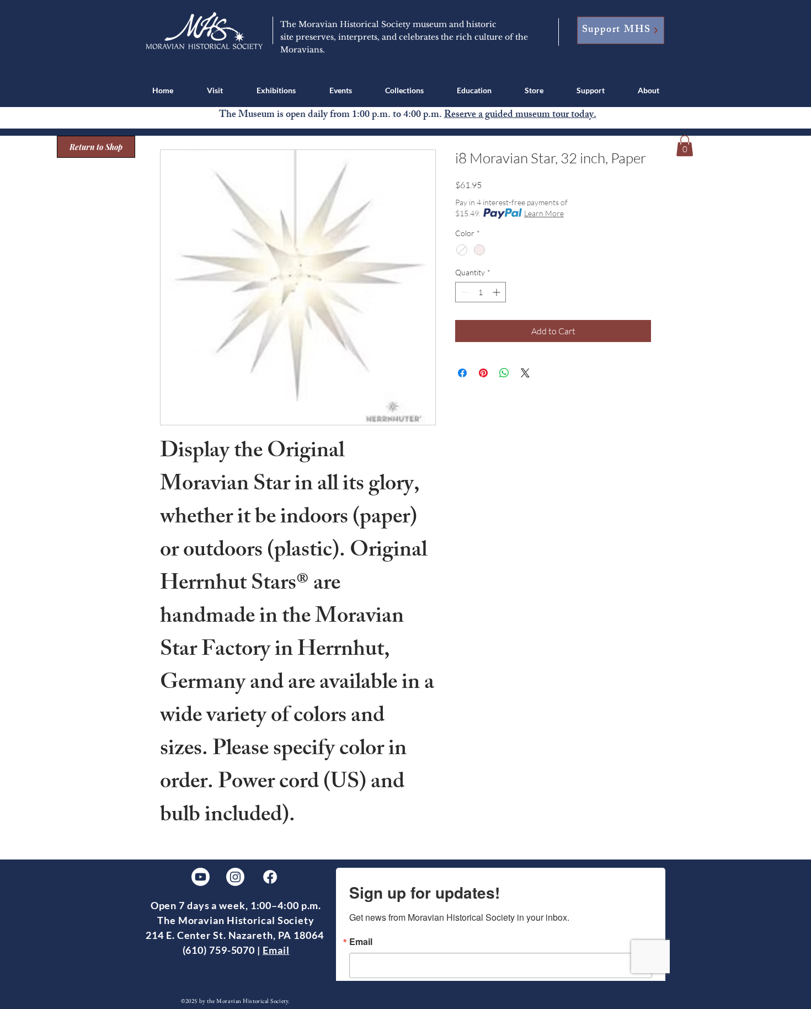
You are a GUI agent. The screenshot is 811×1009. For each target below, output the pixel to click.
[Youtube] (200, 877)
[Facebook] (270, 877)
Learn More (544, 213)
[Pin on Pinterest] (483, 373)
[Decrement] (464, 292)
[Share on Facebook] (462, 373)
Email (276, 950)
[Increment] (497, 292)
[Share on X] (525, 373)
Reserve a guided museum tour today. (520, 115)
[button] (214, 90)
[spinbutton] (480, 292)
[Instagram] (235, 877)
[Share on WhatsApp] (504, 373)
